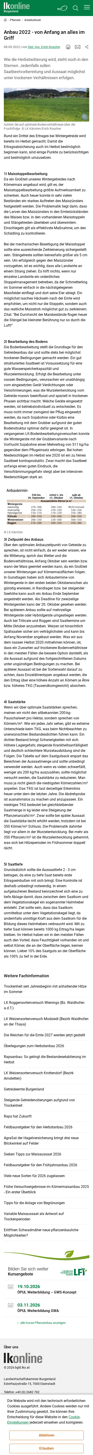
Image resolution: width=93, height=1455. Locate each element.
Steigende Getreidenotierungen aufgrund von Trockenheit (39, 1103)
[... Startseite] (17, 8)
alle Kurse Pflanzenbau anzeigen (43, 1323)
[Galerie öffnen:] (46, 104)
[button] (87, 7)
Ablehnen (46, 1435)
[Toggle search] (75, 8)
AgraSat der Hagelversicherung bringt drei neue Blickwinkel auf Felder (41, 1141)
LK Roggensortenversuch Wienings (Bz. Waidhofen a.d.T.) (44, 1005)
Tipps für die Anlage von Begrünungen (34, 1203)
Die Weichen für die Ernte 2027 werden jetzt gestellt (44, 1035)
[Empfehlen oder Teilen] (86, 47)
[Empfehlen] (77, 47)
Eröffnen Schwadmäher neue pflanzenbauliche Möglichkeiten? (41, 1233)
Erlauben (46, 1448)
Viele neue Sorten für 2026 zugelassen (34, 1176)
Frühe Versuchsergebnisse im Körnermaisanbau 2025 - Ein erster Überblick (46, 1189)
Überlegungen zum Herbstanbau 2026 (34, 1046)
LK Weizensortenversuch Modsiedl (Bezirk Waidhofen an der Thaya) (46, 1021)
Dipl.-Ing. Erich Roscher (44, 47)
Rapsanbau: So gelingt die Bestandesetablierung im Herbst (45, 1059)
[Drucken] (68, 47)
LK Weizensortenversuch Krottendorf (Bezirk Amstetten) (39, 1076)
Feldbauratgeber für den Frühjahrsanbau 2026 (40, 1165)
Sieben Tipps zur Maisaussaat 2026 (32, 1154)
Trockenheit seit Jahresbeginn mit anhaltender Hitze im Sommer (45, 989)
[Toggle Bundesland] (62, 8)
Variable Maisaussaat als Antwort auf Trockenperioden (34, 1216)
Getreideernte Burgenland (24, 1089)
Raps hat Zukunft (18, 1116)
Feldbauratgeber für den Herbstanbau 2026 (38, 1127)
